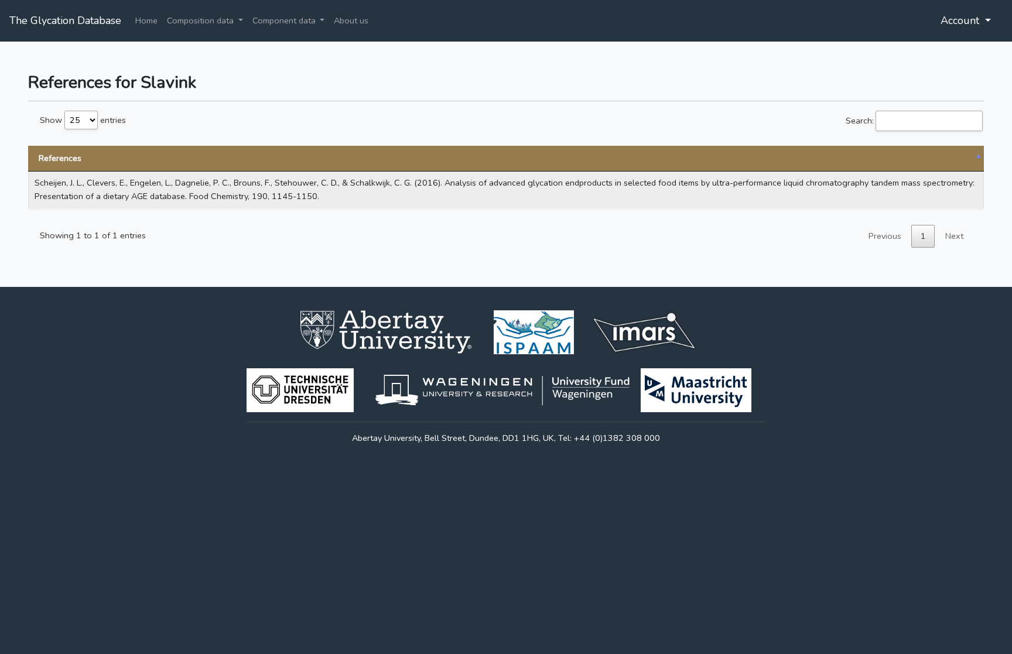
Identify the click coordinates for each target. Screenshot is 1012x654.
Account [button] (961, 20)
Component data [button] (285, 20)
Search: (860, 120)
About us (351, 20)
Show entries (83, 120)
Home (146, 20)
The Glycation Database (65, 20)
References (60, 158)
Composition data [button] (201, 20)
